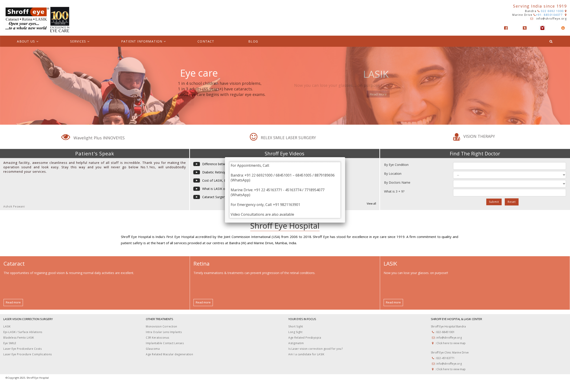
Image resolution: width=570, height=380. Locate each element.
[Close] (345, 157)
